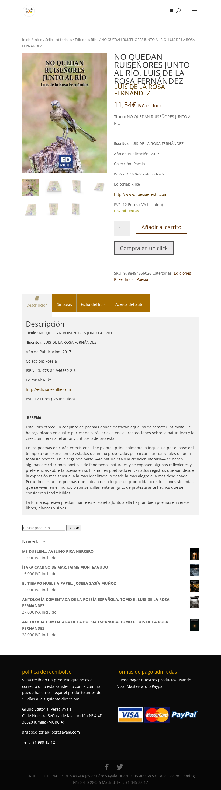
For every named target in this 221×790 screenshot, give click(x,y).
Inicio (26, 39)
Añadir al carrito (161, 227)
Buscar (73, 527)
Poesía (142, 279)
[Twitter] (119, 767)
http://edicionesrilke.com (48, 389)
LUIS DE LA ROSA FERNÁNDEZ (139, 89)
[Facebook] (106, 767)
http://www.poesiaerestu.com (140, 194)
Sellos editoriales (58, 39)
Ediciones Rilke (86, 39)
